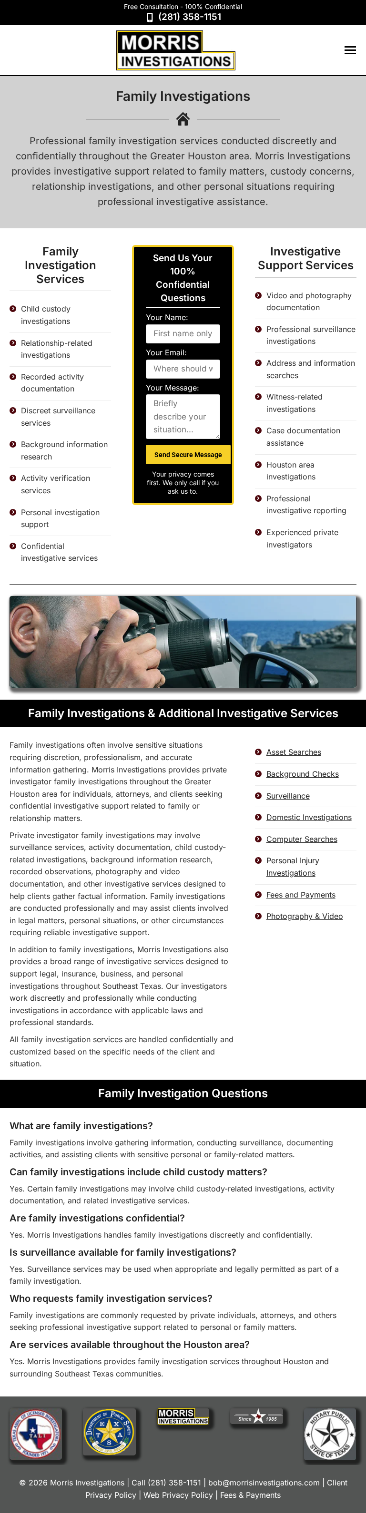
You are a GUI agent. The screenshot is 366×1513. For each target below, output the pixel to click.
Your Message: (172, 387)
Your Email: (166, 352)
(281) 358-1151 (189, 16)
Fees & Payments (250, 1495)
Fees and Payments (301, 894)
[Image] (36, 1433)
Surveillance (288, 795)
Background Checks (302, 774)
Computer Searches (301, 839)
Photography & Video (304, 916)
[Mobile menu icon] (350, 50)
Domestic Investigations (309, 817)
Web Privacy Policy (178, 1495)
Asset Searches (293, 752)
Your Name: (167, 317)
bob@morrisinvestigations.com (264, 1482)
